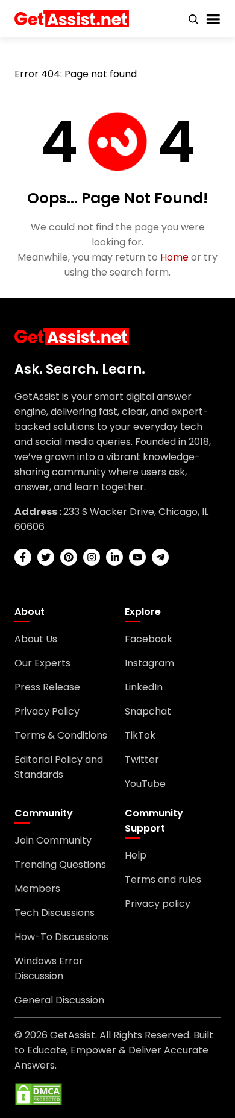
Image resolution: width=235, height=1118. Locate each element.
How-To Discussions (61, 937)
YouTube (145, 784)
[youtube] (137, 557)
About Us (35, 639)
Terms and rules (163, 879)
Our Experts (42, 663)
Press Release (47, 687)
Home (174, 257)
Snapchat (148, 711)
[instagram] (91, 557)
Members (37, 888)
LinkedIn (144, 687)
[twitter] (45, 557)
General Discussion (59, 1000)
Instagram (149, 663)
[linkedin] (114, 557)
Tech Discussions (54, 913)
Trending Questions (60, 864)
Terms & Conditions (60, 735)
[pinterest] (68, 557)
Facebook (148, 639)
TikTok (140, 735)
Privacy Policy (47, 711)
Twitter (142, 759)
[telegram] (160, 557)
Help (135, 855)
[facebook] (22, 557)
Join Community (53, 840)
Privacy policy (157, 904)
